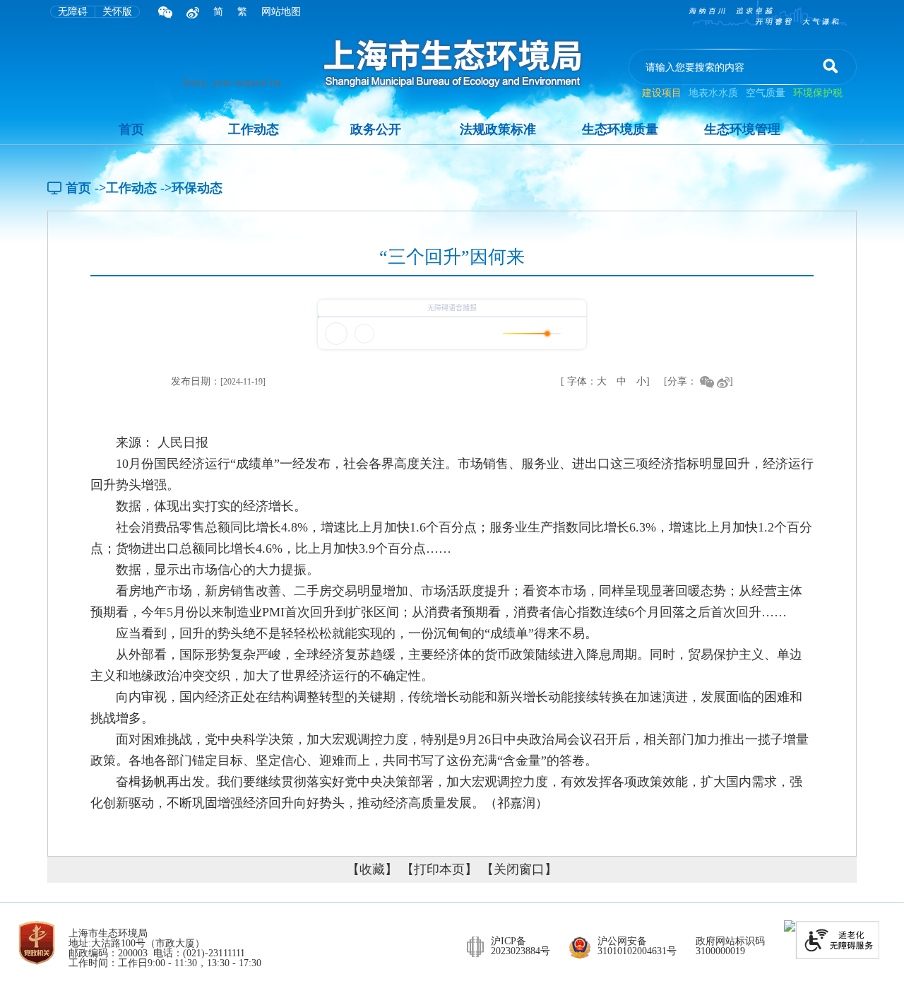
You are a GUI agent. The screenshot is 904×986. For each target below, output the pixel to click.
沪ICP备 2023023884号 (520, 946)
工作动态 (253, 129)
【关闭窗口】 (519, 869)
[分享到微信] (707, 381)
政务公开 (375, 129)
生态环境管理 (742, 129)
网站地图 (281, 11)
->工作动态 (126, 188)
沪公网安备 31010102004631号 (637, 946)
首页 (131, 129)
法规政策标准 (498, 129)
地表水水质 (713, 93)
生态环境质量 (620, 129)
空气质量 (765, 93)
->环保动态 (191, 188)
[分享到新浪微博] (723, 381)
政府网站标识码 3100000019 (730, 946)
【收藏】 (372, 869)
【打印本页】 (439, 869)
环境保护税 (818, 93)
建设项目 (663, 93)
